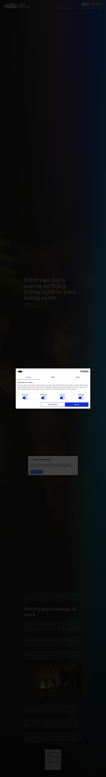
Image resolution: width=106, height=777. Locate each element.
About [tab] (78, 377)
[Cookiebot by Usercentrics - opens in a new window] (81, 371)
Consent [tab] (28, 377)
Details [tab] (53, 377)
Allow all (76, 404)
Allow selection (52, 404)
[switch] (43, 398)
